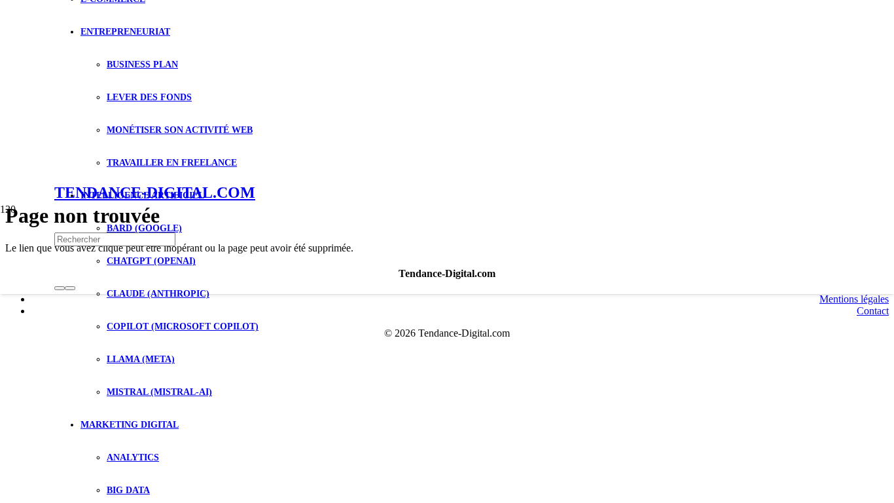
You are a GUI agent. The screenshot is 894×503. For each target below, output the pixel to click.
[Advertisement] (447, 98)
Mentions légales (854, 299)
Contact (873, 310)
